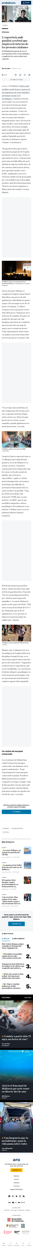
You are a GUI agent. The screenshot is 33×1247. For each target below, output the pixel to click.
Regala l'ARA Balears (16, 1189)
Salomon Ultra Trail (17, 828)
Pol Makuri (6, 828)
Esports (5, 25)
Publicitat (17, 1182)
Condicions (21, 1210)
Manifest (16, 1176)
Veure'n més (27, 997)
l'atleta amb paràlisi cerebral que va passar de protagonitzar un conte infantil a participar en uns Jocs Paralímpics (16, 92)
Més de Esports (8, 842)
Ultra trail (6, 832)
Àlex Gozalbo (6, 68)
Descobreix (6, 997)
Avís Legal (14, 1210)
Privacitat (7, 1210)
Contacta (16, 1186)
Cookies (27, 1210)
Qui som (16, 1179)
